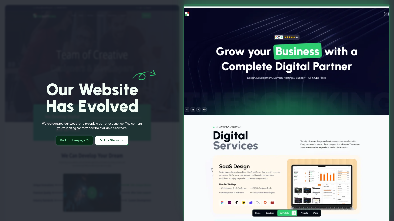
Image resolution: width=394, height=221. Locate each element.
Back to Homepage (73, 140)
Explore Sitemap (110, 140)
